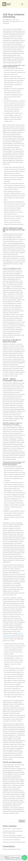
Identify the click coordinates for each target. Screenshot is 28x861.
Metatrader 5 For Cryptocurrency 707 (12, 21)
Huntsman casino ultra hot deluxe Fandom (14, 842)
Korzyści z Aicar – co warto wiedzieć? (12, 828)
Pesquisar (21, 821)
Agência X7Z (19, 858)
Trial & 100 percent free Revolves (11, 839)
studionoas (8, 19)
